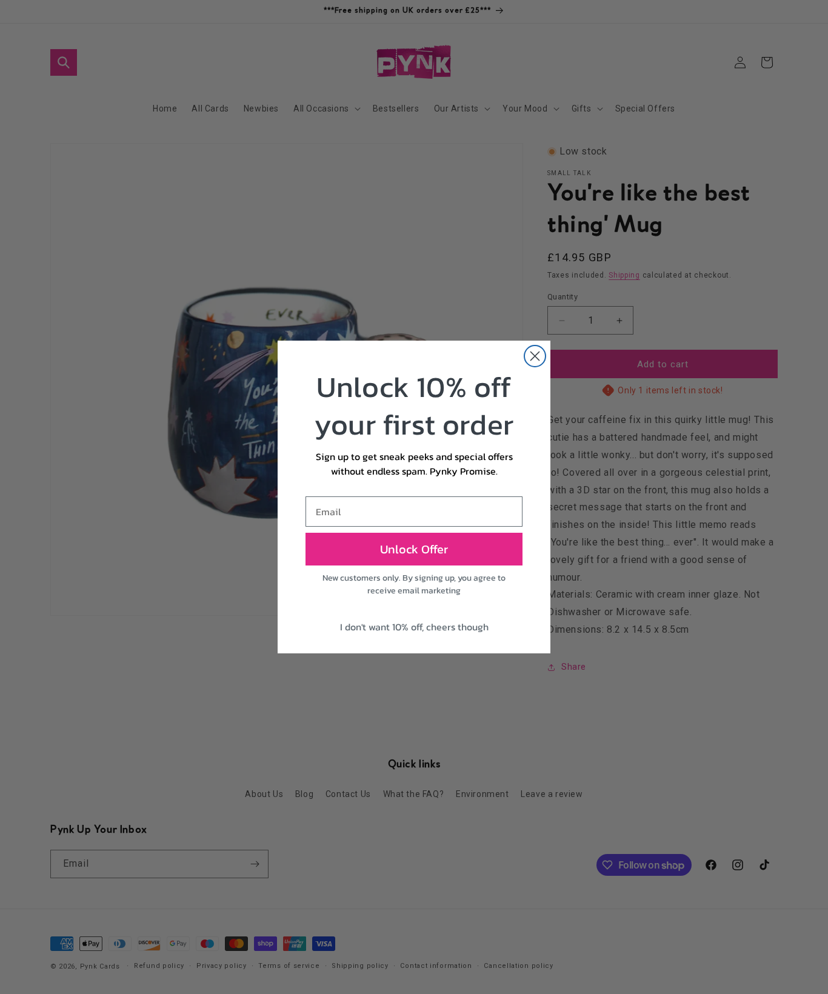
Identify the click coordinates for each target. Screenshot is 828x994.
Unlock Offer (414, 549)
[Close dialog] (535, 356)
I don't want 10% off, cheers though (414, 626)
